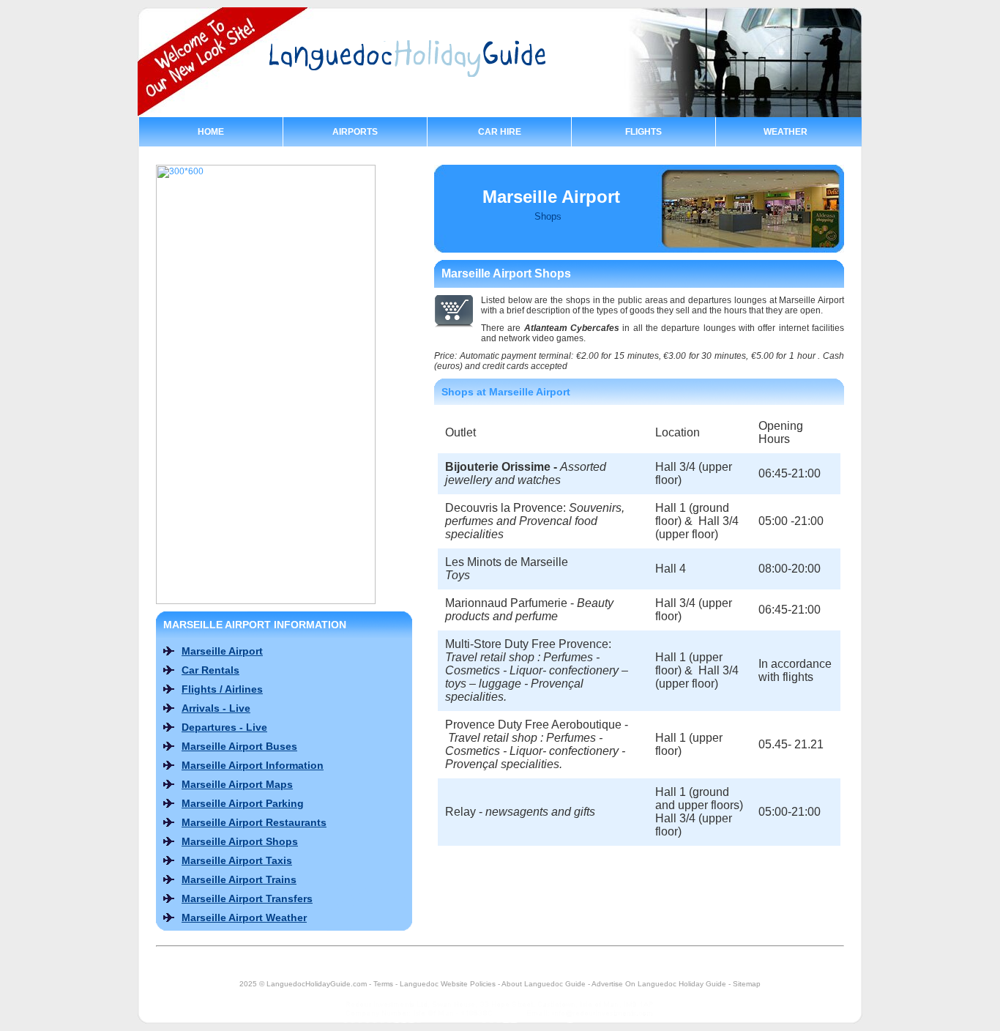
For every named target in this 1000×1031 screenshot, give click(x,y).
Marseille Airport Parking (243, 803)
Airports (355, 132)
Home (211, 132)
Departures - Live (224, 727)
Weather (785, 132)
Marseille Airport (222, 651)
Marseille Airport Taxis (237, 860)
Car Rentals (210, 670)
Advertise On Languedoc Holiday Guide (659, 984)
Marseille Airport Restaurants (254, 822)
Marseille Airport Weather (244, 917)
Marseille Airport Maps (237, 784)
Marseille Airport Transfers (247, 898)
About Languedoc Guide (543, 984)
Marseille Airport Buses (239, 746)
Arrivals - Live (216, 708)
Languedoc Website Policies (448, 984)
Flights (643, 132)
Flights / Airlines (222, 689)
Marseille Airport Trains (239, 879)
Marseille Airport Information (253, 765)
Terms (383, 984)
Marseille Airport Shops (240, 841)
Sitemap (747, 984)
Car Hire (499, 132)
